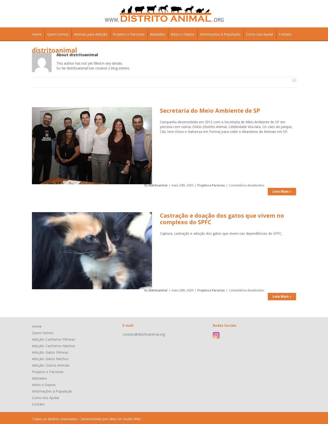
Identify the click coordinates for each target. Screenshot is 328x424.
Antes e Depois (44, 384)
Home (37, 326)
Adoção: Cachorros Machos (53, 346)
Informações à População (52, 391)
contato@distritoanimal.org (143, 334)
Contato (38, 404)
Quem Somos (43, 333)
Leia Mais (281, 191)
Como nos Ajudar (45, 397)
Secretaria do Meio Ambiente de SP (210, 110)
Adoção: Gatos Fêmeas (50, 352)
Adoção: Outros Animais (51, 365)
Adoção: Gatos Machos (50, 358)
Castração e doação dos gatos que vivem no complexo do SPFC (222, 218)
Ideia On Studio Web (125, 419)
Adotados (39, 378)
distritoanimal (157, 185)
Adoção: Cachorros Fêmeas (53, 339)
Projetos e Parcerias (211, 185)
